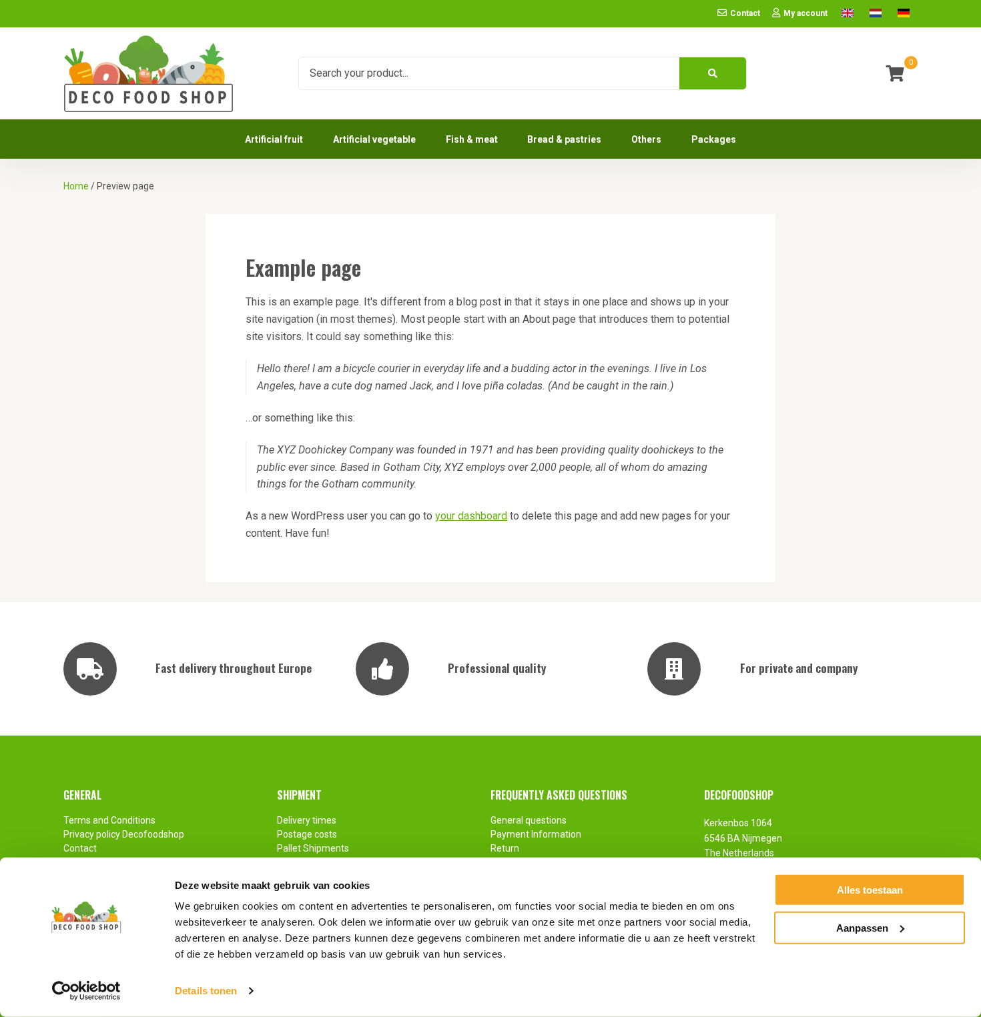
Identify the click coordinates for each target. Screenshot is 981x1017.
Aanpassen (862, 927)
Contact (80, 848)
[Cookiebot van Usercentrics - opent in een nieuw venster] (86, 991)
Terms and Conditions (109, 820)
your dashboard (471, 516)
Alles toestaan (870, 890)
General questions (528, 820)
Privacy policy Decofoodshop (124, 834)
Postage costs (307, 834)
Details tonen (206, 990)
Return (504, 848)
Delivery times (306, 820)
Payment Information (535, 834)
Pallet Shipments (313, 848)
